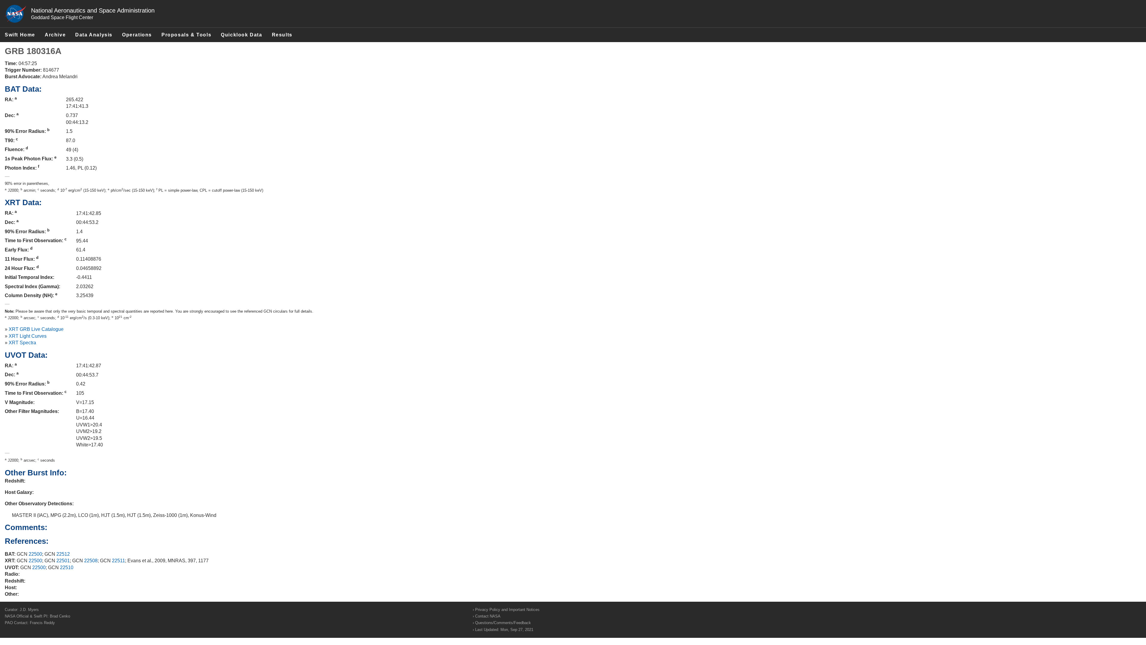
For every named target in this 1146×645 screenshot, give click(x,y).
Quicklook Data (241, 34)
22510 (66, 567)
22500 (35, 554)
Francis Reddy (42, 623)
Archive (55, 34)
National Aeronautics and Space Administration (93, 10)
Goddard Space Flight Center (62, 17)
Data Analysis (94, 34)
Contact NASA (487, 616)
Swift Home (20, 34)
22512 (63, 554)
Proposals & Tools (186, 34)
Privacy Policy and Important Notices (507, 609)
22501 (63, 560)
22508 (91, 560)
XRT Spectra (22, 342)
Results (282, 34)
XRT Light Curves (28, 336)
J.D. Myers (29, 609)
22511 (118, 560)
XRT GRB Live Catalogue (36, 329)
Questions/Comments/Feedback (503, 623)
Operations (137, 34)
